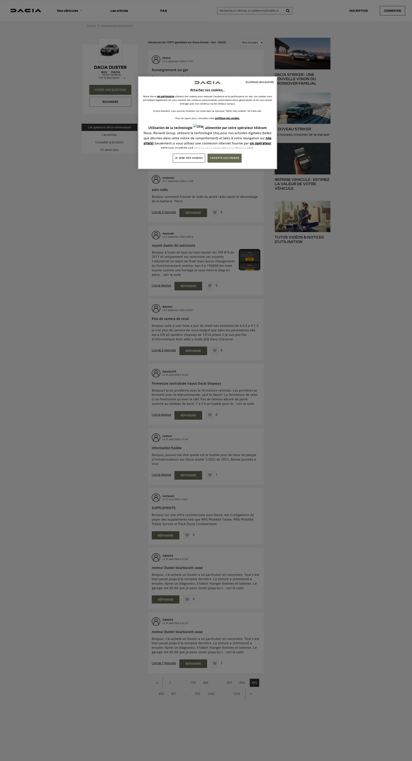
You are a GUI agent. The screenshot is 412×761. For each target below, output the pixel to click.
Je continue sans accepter (259, 81)
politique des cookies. (227, 118)
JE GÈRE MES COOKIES (189, 158)
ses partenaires (165, 96)
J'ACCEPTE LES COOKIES (224, 158)
